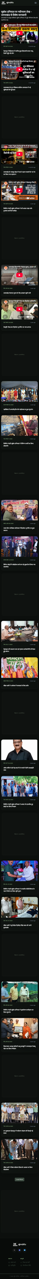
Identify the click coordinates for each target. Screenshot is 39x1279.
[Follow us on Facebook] (19, 1250)
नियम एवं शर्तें (26, 1262)
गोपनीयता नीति (27, 1265)
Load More (19, 1179)
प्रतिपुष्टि (13, 1265)
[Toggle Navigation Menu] (35, 3)
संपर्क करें (13, 1262)
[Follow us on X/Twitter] (14, 1250)
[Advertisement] (19, 117)
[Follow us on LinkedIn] (25, 1250)
